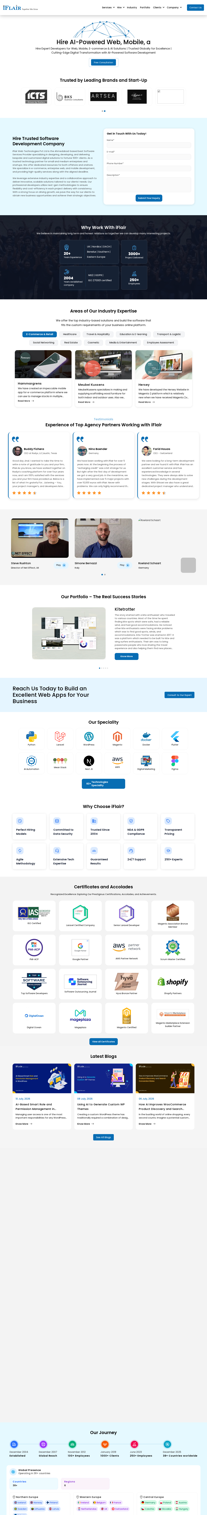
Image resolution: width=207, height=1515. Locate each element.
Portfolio (145, 7)
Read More (24, 400)
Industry (132, 7)
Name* (110, 140)
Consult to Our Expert (179, 695)
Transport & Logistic (169, 334)
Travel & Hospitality (98, 334)
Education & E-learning (133, 334)
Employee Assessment (160, 342)
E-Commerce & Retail (39, 334)
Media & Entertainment (123, 342)
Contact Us (195, 7)
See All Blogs (103, 1137)
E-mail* (111, 151)
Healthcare (70, 334)
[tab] (39, 334)
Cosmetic (93, 342)
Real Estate (71, 342)
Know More (126, 656)
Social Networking (43, 342)
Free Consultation (103, 62)
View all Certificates (103, 1041)
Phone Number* (115, 163)
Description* (113, 175)
